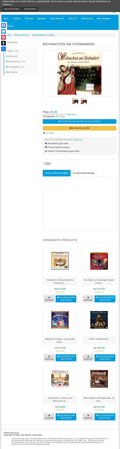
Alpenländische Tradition (43, 35)
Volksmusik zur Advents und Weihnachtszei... (60, 399)
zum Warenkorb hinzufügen (67, 299)
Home (8, 35)
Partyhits (29, 19)
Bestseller (41, 19)
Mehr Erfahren (12, 9)
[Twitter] (3, 31)
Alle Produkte (11, 72)
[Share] (3, 49)
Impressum (9, 26)
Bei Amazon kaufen (80, 128)
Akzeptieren (30, 9)
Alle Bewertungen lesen (57, 144)
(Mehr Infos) (71, 114)
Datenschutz (86, 19)
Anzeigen (49, 300)
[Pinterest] (3, 37)
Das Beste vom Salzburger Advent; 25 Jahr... (99, 281)
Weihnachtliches (21, 35)
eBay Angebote (103, 19)
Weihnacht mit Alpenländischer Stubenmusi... (60, 281)
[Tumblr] (3, 43)
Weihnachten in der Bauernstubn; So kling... (99, 399)
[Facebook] (3, 25)
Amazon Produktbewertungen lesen (63, 151)
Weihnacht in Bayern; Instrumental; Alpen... (60, 340)
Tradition (17, 19)
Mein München (57, 19)
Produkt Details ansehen (58, 147)
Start (6, 19)
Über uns (72, 19)
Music (48, 163)
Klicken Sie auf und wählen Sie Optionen (80, 121)
